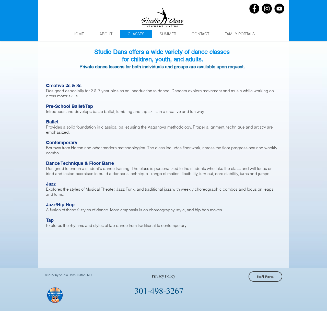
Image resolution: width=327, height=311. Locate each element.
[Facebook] (254, 9)
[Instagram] (267, 9)
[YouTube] (279, 9)
